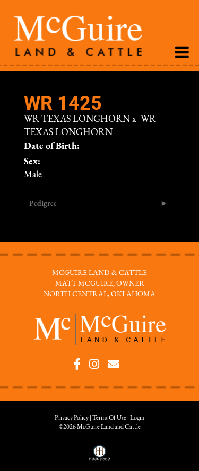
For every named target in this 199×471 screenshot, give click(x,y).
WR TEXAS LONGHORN (77, 120)
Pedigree (43, 204)
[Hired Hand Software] (99, 456)
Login (137, 418)
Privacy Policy (72, 418)
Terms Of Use (109, 418)
